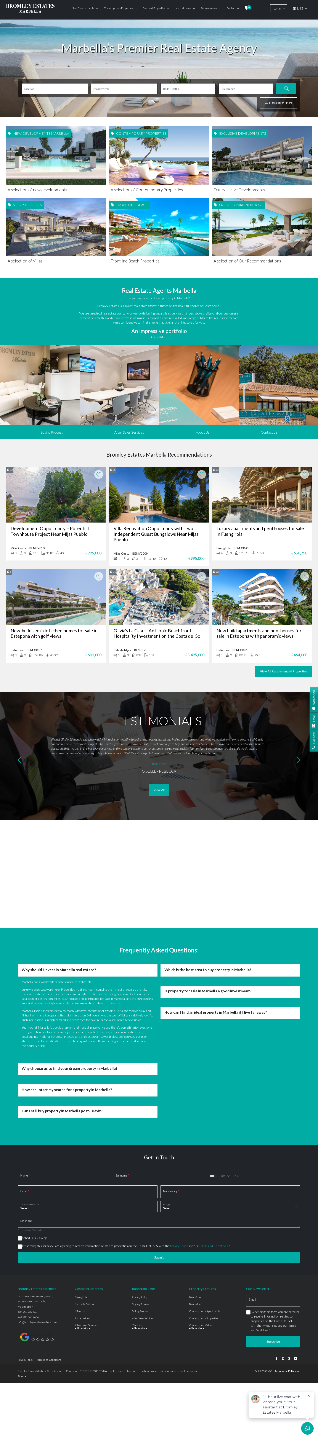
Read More (159, 763)
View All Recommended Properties (283, 671)
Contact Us (269, 432)
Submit (159, 1257)
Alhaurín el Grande (85, 1325)
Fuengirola (81, 1297)
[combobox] (213, 1176)
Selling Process (140, 1311)
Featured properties (154, 8)
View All (159, 790)
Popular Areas (209, 8)
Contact (230, 8)
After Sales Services (129, 432)
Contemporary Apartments (204, 1311)
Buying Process (51, 432)
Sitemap (22, 1376)
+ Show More (82, 1328)
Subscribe (273, 1341)
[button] (19, 761)
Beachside (195, 1304)
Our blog (137, 1325)
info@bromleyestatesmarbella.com (37, 1322)
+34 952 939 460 (27, 1311)
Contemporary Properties (203, 1318)
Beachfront (195, 1297)
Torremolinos (82, 1318)
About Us (202, 432)
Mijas (78, 1311)
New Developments (83, 8)
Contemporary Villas (200, 1325)
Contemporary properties (118, 8)
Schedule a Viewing (34, 1238)
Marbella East (82, 1304)
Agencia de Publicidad (287, 1371)
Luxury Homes (183, 8)
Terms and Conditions (213, 1246)
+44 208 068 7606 (28, 1317)
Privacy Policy (179, 1246)
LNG (300, 8)
